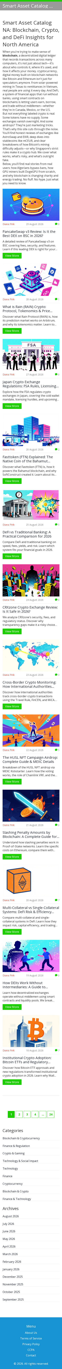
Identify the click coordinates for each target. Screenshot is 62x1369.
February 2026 (12, 1262)
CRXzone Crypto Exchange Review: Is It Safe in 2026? (30, 609)
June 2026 (9, 1231)
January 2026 (11, 1269)
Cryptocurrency (13, 1184)
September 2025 (13, 1299)
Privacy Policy (31, 1344)
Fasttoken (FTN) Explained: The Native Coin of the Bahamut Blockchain (28, 459)
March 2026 (10, 1254)
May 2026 (9, 1239)
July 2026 (8, 1224)
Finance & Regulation (16, 1146)
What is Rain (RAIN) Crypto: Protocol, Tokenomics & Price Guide (26, 309)
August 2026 (11, 1216)
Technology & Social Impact (20, 1161)
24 (50, 1114)
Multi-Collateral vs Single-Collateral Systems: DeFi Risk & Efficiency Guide (31, 910)
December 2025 (13, 1277)
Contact (31, 1355)
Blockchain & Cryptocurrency (21, 1138)
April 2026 (9, 1246)
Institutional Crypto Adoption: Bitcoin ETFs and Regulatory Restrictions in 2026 (27, 1060)
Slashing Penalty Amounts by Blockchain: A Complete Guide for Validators (30, 834)
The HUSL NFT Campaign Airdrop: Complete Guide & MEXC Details (30, 759)
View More (12, 256)
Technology (10, 1168)
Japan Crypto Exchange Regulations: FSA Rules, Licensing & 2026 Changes (29, 384)
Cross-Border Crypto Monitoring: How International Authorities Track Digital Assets (29, 684)
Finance (7, 1176)
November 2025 (13, 1284)
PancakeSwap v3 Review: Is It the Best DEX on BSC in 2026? (29, 234)
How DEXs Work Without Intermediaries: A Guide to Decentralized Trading (24, 985)
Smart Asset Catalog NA (28, 5)
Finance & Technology (17, 1199)
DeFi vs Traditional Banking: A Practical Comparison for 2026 (27, 534)
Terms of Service (31, 1338)
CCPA (31, 1350)
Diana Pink (8, 224)
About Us (31, 1333)
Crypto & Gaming (14, 1153)
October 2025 (11, 1292)
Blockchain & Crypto (16, 1191)
